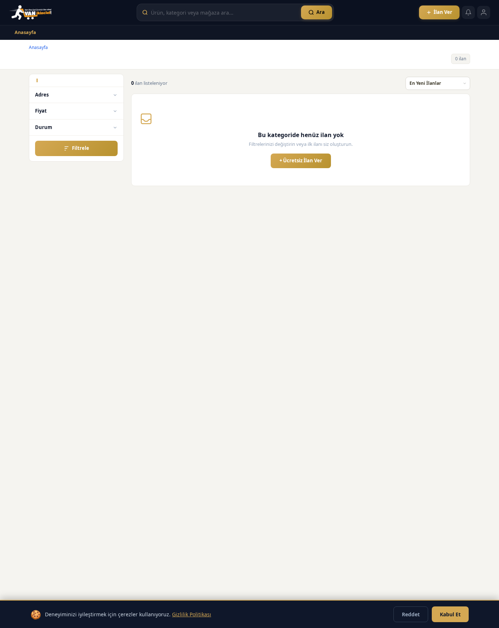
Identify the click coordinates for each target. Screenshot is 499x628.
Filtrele (80, 148)
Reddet (411, 614)
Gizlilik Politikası (191, 614)
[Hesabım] (483, 12)
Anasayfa (25, 32)
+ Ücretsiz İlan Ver (300, 160)
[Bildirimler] (468, 12)
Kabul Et (450, 614)
